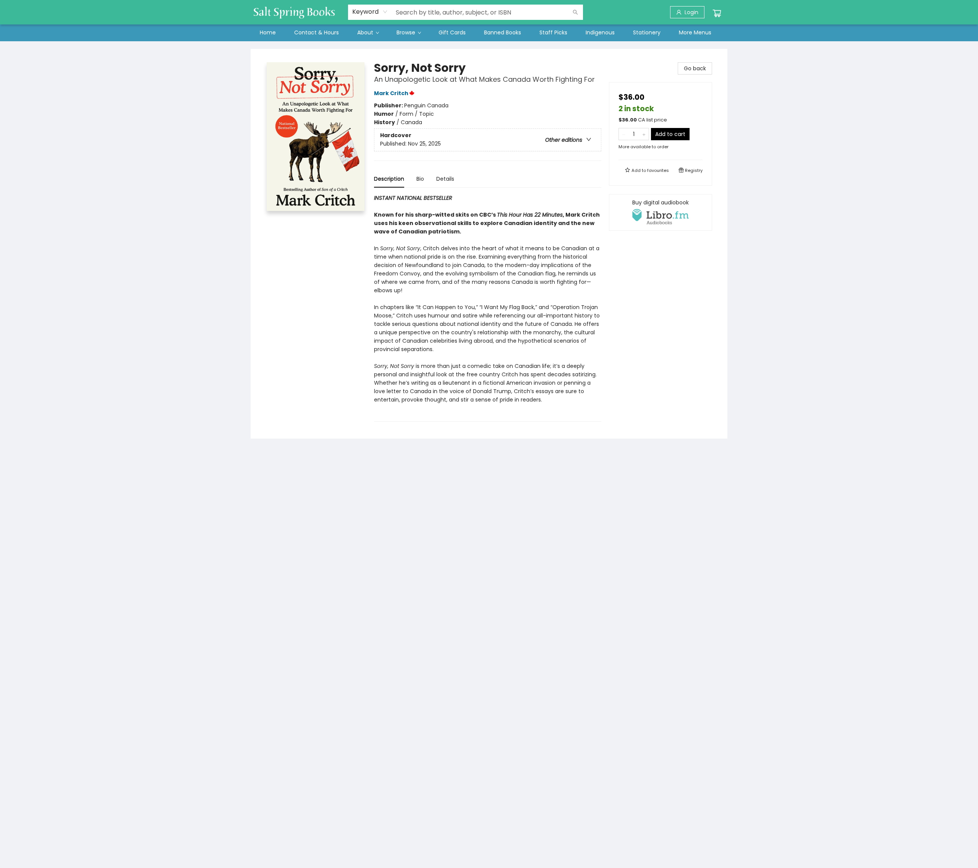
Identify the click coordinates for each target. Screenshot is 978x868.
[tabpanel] (487, 308)
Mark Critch (391, 93)
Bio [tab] (420, 179)
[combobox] (370, 12)
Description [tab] (389, 179)
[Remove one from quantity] (623, 134)
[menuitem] (268, 32)
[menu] (489, 32)
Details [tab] (445, 179)
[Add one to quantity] (644, 134)
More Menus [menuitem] (695, 32)
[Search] (575, 12)
